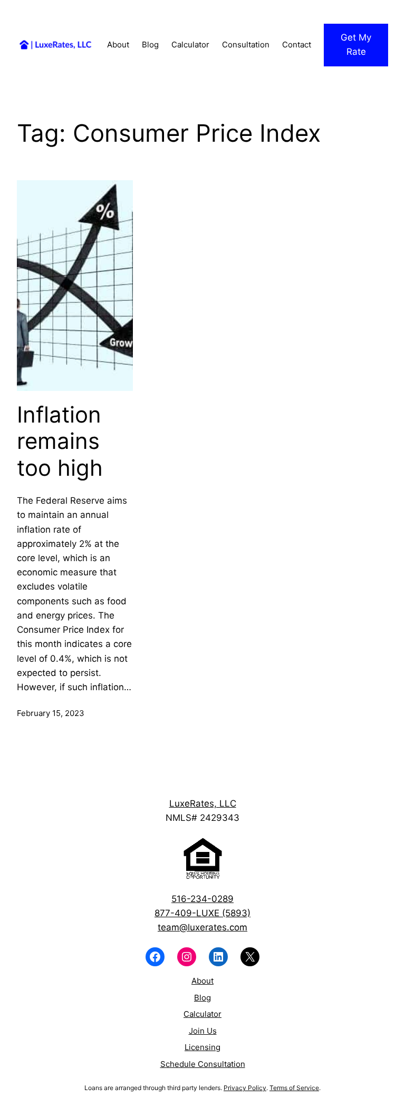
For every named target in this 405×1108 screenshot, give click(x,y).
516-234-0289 (202, 899)
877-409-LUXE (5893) (202, 913)
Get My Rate (356, 44)
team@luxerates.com (202, 927)
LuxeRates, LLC (202, 803)
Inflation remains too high (60, 441)
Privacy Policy (245, 1088)
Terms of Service (294, 1088)
